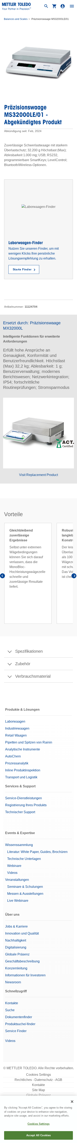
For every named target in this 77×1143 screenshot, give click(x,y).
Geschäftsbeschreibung (22, 961)
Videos (12, 872)
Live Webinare (17, 900)
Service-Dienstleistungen (23, 798)
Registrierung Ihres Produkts (26, 805)
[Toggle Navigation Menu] (72, 6)
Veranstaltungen (17, 879)
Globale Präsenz (17, 954)
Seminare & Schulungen (25, 886)
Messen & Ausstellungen (25, 893)
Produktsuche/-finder (20, 1024)
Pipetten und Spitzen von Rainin (28, 742)
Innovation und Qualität (22, 933)
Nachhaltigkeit (15, 940)
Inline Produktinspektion (22, 770)
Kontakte (11, 1003)
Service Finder (15, 1031)
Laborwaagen (15, 721)
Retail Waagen (16, 735)
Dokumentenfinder (18, 1017)
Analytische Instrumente (22, 749)
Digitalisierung (15, 947)
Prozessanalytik (16, 763)
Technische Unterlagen (24, 859)
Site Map (38, 1090)
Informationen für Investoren (25, 975)
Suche (10, 1010)
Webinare (14, 865)
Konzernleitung (16, 968)
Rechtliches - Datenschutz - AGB (38, 1080)
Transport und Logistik (21, 777)
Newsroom (13, 982)
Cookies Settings (38, 1074)
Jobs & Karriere (16, 926)
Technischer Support (20, 812)
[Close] (72, 1101)
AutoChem (13, 756)
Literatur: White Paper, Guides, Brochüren (37, 852)
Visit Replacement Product (38, 475)
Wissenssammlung (19, 845)
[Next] (74, 576)
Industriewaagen (17, 728)
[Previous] (3, 576)
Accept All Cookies (38, 1135)
